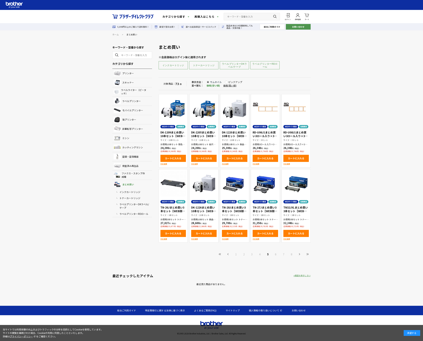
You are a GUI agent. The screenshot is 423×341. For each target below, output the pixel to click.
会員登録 (298, 19)
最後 (307, 254)
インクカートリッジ (173, 65)
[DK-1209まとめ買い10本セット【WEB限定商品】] (173, 108)
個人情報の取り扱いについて (264, 310)
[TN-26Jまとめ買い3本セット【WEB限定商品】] (173, 183)
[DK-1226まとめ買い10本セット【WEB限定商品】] (204, 183)
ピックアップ (235, 82)
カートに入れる (173, 158)
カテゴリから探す (173, 17)
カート (307, 19)
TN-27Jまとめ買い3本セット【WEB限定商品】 (265, 211)
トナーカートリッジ (204, 65)
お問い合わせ (298, 26)
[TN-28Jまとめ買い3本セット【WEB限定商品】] (234, 183)
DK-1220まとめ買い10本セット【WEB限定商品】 (234, 136)
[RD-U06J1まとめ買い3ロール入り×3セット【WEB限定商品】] (265, 108)
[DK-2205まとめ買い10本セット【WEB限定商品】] (204, 108)
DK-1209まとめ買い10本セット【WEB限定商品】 (172, 136)
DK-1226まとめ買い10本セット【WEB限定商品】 (203, 211)
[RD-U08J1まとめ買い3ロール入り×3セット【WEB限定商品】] (296, 108)
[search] (116, 55)
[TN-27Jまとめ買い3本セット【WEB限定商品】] (265, 183)
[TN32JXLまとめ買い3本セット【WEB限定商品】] (296, 183)
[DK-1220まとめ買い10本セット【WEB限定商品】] (234, 108)
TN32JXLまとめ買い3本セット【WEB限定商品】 (295, 211)
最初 (220, 254)
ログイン (288, 19)
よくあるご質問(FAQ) (205, 310)
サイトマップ (233, 310)
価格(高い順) (229, 85)
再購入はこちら (204, 17)
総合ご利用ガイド (272, 26)
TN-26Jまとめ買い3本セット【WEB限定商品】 (172, 211)
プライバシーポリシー (21, 336)
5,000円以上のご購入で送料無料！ (133, 27)
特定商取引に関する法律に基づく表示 (165, 310)
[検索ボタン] (275, 16)
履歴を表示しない (303, 276)
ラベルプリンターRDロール (264, 65)
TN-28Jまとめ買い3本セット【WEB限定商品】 (234, 211)
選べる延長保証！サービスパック (201, 27)
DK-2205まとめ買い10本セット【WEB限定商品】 (203, 136)
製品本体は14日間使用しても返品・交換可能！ (239, 26)
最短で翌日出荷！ (167, 27)
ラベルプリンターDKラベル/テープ (234, 65)
